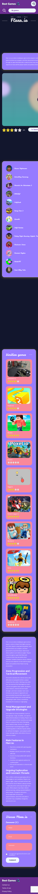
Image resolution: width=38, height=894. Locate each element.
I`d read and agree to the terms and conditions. (19, 854)
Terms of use (6, 888)
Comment (12, 860)
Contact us (6, 885)
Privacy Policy (7, 891)
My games (15, 10)
